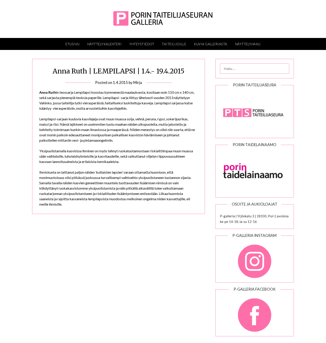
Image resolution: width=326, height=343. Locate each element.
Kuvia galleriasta (210, 44)
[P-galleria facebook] (254, 313)
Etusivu (72, 44)
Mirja (137, 82)
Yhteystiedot (141, 44)
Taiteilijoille (174, 44)
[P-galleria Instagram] (254, 259)
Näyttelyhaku (248, 44)
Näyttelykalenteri (104, 44)
